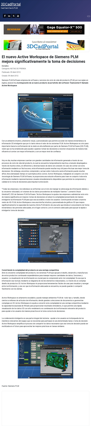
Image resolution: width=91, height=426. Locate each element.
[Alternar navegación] (88, 16)
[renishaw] (44, 29)
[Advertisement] (45, 408)
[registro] (44, 45)
